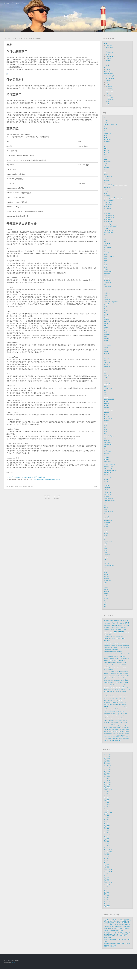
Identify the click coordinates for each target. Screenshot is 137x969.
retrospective (108, 498)
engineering (35, 38)
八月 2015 (107, 856)
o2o (105, 433)
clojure (106, 191)
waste (106, 589)
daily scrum (107, 248)
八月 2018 (107, 802)
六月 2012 (107, 888)
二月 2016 (107, 845)
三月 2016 (107, 843)
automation (107, 161)
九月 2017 (107, 815)
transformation (109, 565)
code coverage (109, 200)
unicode (106, 574)
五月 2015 (107, 862)
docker (106, 265)
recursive (107, 488)
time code (27, 486)
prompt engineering (110, 470)
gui (105, 330)
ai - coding (107, 71)
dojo (105, 267)
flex (105, 291)
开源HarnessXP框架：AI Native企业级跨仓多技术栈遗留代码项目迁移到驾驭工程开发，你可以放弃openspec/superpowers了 (117, 922)
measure (106, 407)
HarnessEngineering (110, 124)
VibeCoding (107, 133)
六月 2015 (107, 860)
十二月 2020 (108, 780)
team (105, 548)
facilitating (109, 52)
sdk (105, 513)
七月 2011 (107, 893)
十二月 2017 (108, 813)
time (105, 552)
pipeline (106, 457)
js (104, 369)
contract (106, 228)
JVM (105, 129)
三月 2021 (107, 774)
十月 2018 (107, 800)
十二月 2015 (108, 849)
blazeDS (106, 167)
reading (106, 485)
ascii (105, 154)
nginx (105, 425)
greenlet (106, 319)
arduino (108, 80)
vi (104, 585)
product (108, 58)
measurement (108, 410)
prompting (107, 472)
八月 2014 (107, 878)
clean (105, 189)
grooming (107, 321)
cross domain (108, 232)
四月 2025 (107, 759)
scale (105, 505)
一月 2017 (107, 832)
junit (105, 371)
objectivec (109, 91)
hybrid (106, 341)
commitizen (107, 213)
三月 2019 (107, 795)
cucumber (107, 243)
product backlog (109, 464)
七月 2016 (107, 837)
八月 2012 (107, 886)
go (107, 82)
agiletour (107, 144)
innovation (107, 345)
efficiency (107, 273)
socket (106, 526)
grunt (105, 325)
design (106, 254)
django (110, 97)
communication (109, 215)
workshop (107, 596)
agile (22, 38)
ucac (105, 572)
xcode (106, 598)
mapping (106, 403)
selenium (106, 518)
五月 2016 (107, 841)
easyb (106, 269)
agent (106, 135)
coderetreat (108, 209)
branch (106, 172)
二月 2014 (107, 880)
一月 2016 (107, 847)
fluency (106, 295)
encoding (107, 280)
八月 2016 (107, 834)
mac (105, 395)
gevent (106, 306)
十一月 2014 (108, 871)
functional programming (111, 302)
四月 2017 (107, 826)
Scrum (106, 131)
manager (106, 401)
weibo (106, 594)
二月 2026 (107, 757)
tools (107, 65)
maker (106, 397)
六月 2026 (107, 754)
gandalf (106, 304)
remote (106, 496)
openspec (107, 440)
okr (105, 438)
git (105, 308)
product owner (108, 466)
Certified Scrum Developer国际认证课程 (46, 479)
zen (105, 607)
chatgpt (106, 178)
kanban (106, 375)
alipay (106, 148)
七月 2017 (107, 819)
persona (106, 453)
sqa (105, 537)
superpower (108, 542)
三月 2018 (107, 808)
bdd (105, 165)
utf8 (105, 583)
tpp (105, 559)
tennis (106, 550)
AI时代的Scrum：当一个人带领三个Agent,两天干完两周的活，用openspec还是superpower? (117, 935)
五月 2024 (107, 765)
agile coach (107, 139)
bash (105, 163)
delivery (106, 252)
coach (106, 193)
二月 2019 (107, 798)
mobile (106, 414)
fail (105, 289)
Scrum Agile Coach (68, 21)
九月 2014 (107, 875)
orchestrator (108, 442)
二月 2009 (107, 906)
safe (105, 503)
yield (105, 604)
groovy (106, 323)
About (24, 3)
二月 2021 (107, 776)
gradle (106, 317)
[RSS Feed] (127, 3)
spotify (106, 533)
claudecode (107, 187)
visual (106, 587)
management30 (111, 56)
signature (107, 522)
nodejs (106, 429)
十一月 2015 (108, 852)
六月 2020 (107, 785)
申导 (68, 16)
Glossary (33, 3)
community (107, 219)
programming (108, 73)
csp (105, 239)
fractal (106, 297)
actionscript (110, 76)
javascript (109, 86)
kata (105, 377)
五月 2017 (107, 824)
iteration (106, 351)
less (105, 390)
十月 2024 (107, 761)
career (106, 174)
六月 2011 (107, 895)
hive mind (107, 338)
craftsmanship (108, 230)
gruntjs (106, 328)
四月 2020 (107, 787)
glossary (106, 310)
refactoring (19, 486)
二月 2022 (107, 767)
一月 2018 (107, 811)
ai (104, 67)
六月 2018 (107, 804)
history (106, 336)
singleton (107, 524)
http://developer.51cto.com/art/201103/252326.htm (27, 477)
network (106, 420)
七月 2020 (107, 782)
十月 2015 (107, 854)
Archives (15, 3)
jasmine (106, 358)
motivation (107, 416)
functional (111, 99)
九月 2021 (107, 772)
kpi (105, 379)
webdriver (107, 591)
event (108, 50)
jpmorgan (107, 366)
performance (108, 451)
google (106, 315)
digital (106, 260)
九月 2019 (107, 791)
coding (108, 69)
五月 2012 (107, 891)
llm (105, 392)
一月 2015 (107, 867)
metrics (106, 412)
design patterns (109, 256)
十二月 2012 (108, 884)
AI (104, 118)
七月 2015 (107, 858)
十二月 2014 (108, 869)
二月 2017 (107, 830)
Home (6, 3)
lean (107, 54)
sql (105, 539)
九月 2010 (107, 901)
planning (106, 459)
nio (105, 427)
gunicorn (106, 332)
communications (109, 217)
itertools (106, 354)
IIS (104, 126)
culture (106, 245)
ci (104, 183)
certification (108, 176)
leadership (107, 384)
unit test (106, 576)
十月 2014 (107, 873)
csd (105, 235)
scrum (108, 63)
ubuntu (106, 570)
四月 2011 (107, 899)
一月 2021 (107, 778)
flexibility (107, 293)
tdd (105, 546)
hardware (107, 334)
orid (105, 446)
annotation (107, 150)
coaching (109, 45)
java (107, 84)
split (105, 531)
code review (108, 204)
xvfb (105, 602)
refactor (106, 490)
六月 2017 (107, 821)
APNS (106, 120)
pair (105, 449)
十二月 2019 (108, 789)
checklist (107, 180)
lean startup (108, 388)
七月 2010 (107, 904)
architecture (110, 78)
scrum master (108, 511)
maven (106, 405)
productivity (108, 468)
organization (108, 444)
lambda (106, 382)
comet (106, 211)
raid (105, 483)
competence (108, 222)
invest (106, 347)
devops (106, 258)
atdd (105, 159)
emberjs (110, 89)
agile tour (107, 141)
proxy (106, 475)
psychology (107, 477)
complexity (107, 224)
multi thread (108, 418)
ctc (105, 241)
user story (107, 581)
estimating (107, 282)
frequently (107, 299)
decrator (106, 250)
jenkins (106, 364)
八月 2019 (107, 793)
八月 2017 (107, 817)
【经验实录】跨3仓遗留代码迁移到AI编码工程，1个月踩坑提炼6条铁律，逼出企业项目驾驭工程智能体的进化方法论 (117, 928)
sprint (106, 535)
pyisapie (106, 479)
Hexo (13, 962)
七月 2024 (107, 763)
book (105, 170)
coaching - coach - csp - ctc (113, 198)
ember (106, 276)
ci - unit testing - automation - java (115, 185)
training (106, 563)
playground (107, 462)
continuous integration (111, 226)
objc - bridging (109, 436)
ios (105, 349)
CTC (105, 122)
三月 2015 (107, 865)
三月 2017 (107, 828)
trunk (105, 568)
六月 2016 (107, 839)
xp (32, 486)
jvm (105, 373)
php (107, 93)
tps (105, 561)
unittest (106, 578)
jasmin (106, 356)
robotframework (109, 501)
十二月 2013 (108, 882)
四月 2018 (107, 806)
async (106, 157)
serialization (108, 520)
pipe (105, 455)
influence (107, 343)
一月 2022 (107, 770)
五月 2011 (107, 897)
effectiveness (108, 271)
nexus (106, 423)
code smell (10, 486)
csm (105, 237)
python (108, 95)
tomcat (106, 557)
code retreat (108, 202)
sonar (106, 529)
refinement (107, 494)
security (106, 516)
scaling (108, 60)
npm (105, 431)
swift (107, 102)
